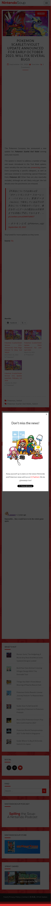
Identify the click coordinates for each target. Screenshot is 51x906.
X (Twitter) (35, 477)
